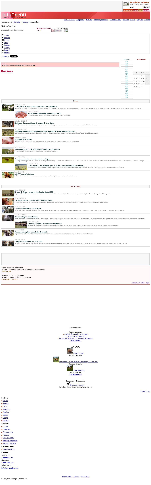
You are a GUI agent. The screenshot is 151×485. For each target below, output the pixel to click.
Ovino (6, 40)
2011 (127, 90)
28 (134, 86)
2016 (126, 80)
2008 (126, 95)
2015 (126, 82)
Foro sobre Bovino (77, 385)
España (11, 30)
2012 (126, 88)
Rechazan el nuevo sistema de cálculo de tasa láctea (34, 123)
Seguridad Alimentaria (76, 336)
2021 (126, 71)
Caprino (7, 45)
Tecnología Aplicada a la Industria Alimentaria (76, 338)
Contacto (76, 477)
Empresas (6, 429)
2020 (126, 73)
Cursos (5, 426)
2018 (126, 77)
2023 (126, 67)
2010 (126, 92)
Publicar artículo (9, 449)
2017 (126, 78)
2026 (126, 61)
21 (134, 84)
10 (141, 78)
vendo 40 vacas (78, 370)
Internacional (19, 30)
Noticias (25, 22)
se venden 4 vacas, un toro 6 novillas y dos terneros (78, 362)
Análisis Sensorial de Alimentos (76, 334)
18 (144, 81)
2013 (126, 86)
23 (139, 84)
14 (134, 81)
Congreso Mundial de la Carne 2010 (28, 241)
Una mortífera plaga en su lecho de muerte (31, 232)
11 (144, 78)
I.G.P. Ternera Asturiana (24, 174)
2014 (126, 84)
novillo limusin (78, 353)
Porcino (7, 38)
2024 (126, 65)
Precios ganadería (9, 443)
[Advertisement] (75, 259)
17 (141, 81)
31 (141, 86)
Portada (17, 22)
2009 (126, 94)
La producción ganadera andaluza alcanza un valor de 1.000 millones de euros (45, 131)
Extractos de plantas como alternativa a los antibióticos (36, 106)
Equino (7, 53)
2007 (126, 97)
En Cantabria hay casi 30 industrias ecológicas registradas (37, 149)
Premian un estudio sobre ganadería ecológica (32, 159)
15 (136, 81)
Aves (6, 43)
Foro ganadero (8, 438)
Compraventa (8, 432)
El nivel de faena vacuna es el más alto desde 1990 (34, 192)
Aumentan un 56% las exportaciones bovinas (44, 224)
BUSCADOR (69, 20)
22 (136, 84)
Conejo (7, 48)
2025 (126, 63)
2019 (126, 75)
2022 (126, 69)
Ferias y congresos (10, 441)
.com (8, 457)
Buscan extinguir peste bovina (26, 217)
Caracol (7, 50)
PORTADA (4, 30)
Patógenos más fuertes (23, 139)
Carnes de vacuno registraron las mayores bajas (33, 200)
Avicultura (6, 409)
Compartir (5, 56)
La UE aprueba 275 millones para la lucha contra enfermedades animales (55, 166)
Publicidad (85, 477)
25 (144, 84)
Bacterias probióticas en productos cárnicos (44, 113)
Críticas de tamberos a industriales (28, 208)
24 (141, 84)
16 (139, 81)
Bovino (6, 35)
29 (136, 86)
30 (139, 86)
